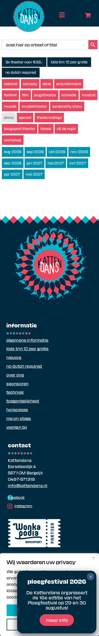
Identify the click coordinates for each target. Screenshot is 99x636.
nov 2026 (79, 152)
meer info (57, 619)
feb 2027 (56, 163)
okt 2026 (57, 152)
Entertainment (68, 84)
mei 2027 (34, 174)
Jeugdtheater (45, 95)
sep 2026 (35, 152)
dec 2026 (12, 163)
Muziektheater (34, 106)
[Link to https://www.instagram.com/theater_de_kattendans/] (9, 506)
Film (25, 95)
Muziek (10, 106)
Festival (10, 95)
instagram (23, 506)
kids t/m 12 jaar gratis (69, 62)
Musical (88, 95)
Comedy (30, 84)
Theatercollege (49, 117)
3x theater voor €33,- (24, 62)
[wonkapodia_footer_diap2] (34, 520)
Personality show (67, 106)
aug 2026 (12, 152)
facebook (16, 497)
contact (19, 445)
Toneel (45, 129)
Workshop (12, 140)
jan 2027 (35, 163)
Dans (47, 84)
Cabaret (10, 84)
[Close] (93, 558)
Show (9, 117)
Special (25, 117)
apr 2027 (12, 174)
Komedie (69, 95)
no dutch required (21, 72)
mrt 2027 (77, 163)
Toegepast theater (19, 129)
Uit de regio (66, 129)
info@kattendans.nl (27, 485)
